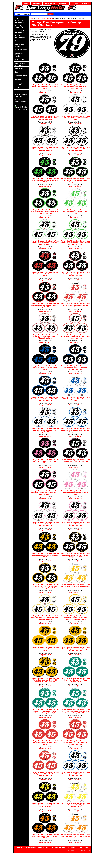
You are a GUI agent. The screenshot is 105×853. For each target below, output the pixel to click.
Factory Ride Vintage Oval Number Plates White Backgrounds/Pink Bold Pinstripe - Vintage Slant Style (75, 523)
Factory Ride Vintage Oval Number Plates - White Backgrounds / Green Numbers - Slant (75, 211)
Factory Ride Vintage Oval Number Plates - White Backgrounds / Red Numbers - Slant (75, 305)
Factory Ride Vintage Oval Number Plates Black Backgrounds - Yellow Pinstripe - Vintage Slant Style (75, 555)
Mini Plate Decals (21, 49)
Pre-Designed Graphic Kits (19, 26)
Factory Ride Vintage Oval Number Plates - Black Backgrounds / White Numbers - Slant (45, 86)
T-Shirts (17, 91)
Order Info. (36, 3)
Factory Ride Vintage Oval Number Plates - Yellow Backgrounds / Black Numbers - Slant (45, 648)
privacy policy (50, 3)
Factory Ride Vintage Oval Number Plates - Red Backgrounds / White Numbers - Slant (45, 742)
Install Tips (19, 88)
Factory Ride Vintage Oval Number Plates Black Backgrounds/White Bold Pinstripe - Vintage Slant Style (45, 117)
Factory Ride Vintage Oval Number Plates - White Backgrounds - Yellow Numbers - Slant (75, 586)
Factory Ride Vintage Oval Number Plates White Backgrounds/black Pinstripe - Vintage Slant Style (45, 148)
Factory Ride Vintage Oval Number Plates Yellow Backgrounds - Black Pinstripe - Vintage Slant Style (75, 648)
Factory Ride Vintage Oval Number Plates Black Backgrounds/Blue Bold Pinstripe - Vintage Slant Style (45, 398)
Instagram (18, 79)
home (26, 3)
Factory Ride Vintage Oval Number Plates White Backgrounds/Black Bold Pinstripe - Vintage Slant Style (75, 148)
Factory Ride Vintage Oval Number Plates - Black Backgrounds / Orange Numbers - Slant (45, 836)
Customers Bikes (21, 75)
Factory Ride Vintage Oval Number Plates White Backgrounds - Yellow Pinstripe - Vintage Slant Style (45, 617)
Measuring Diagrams (18, 83)
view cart (85, 3)
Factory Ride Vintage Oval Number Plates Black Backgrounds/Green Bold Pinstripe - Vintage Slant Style (45, 211)
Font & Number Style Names (20, 64)
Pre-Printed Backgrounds (19, 21)
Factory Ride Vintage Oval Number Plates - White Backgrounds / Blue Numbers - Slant (75, 398)
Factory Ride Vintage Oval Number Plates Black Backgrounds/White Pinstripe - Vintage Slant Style (75, 86)
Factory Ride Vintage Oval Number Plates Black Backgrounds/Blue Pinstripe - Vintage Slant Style (75, 367)
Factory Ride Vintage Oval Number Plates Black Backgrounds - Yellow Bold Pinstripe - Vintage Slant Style (45, 586)
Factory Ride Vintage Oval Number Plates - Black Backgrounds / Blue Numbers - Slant (45, 367)
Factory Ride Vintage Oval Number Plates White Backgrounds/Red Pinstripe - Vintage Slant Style (45, 336)
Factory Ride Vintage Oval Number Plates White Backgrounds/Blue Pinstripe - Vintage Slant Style (45, 430)
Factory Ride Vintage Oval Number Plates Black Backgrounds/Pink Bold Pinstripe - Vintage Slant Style (45, 492)
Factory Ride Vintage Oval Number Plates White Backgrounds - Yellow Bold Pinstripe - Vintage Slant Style (75, 617)
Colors (17, 72)
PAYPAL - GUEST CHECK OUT (21, 95)
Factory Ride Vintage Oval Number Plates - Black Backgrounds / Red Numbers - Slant (45, 273)
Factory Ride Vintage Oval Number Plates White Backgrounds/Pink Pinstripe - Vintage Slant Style (45, 523)
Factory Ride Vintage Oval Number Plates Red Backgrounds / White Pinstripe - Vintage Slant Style (75, 742)
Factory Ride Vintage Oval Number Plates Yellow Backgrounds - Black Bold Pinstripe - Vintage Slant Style (45, 680)
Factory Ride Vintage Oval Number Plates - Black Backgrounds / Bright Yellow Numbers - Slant (45, 805)
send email (63, 3)
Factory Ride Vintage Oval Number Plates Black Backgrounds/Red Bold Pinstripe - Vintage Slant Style (45, 305)
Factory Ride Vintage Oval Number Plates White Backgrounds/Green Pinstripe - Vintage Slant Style (45, 242)
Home (32, 18)
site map (75, 3)
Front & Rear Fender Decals (20, 36)
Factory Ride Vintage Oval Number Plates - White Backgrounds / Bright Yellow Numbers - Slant (75, 805)
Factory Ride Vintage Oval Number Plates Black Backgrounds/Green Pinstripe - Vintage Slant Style (75, 180)
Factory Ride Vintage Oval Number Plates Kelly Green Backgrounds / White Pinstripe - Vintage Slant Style (45, 711)
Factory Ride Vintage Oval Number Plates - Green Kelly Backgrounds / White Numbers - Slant (75, 680)
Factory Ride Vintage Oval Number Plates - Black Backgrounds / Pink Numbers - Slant (45, 461)
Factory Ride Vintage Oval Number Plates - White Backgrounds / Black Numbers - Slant (75, 117)
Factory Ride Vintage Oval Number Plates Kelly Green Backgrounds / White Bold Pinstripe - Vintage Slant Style (75, 711)
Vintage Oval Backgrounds (44, 18)
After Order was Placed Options (20, 100)
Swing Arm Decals (21, 41)
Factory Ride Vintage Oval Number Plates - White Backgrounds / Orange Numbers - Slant (75, 836)
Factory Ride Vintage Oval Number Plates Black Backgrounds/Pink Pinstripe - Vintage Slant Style (75, 461)
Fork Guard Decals (21, 60)
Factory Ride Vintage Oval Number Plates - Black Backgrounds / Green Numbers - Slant (45, 180)
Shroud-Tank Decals (19, 45)
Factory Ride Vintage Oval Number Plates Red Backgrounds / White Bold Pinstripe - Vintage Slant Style (45, 773)
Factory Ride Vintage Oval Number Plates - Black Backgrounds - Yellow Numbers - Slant (45, 555)
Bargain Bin (19, 68)
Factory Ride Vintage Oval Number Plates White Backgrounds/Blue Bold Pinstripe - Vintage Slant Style (75, 430)
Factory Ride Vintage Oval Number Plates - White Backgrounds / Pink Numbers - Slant (75, 492)
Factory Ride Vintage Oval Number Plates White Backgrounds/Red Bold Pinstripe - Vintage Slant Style (75, 336)
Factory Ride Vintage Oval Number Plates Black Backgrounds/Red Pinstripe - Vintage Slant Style (75, 273)
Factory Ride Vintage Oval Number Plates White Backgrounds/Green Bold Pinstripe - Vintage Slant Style (75, 242)
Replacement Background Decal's (19, 54)
